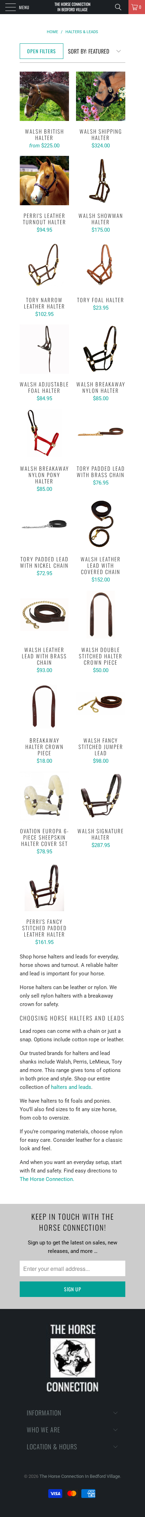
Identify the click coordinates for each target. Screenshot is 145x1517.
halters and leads (71, 1087)
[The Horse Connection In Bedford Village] (72, 7)
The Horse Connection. (47, 1179)
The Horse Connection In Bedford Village (79, 1476)
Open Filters (41, 51)
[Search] (120, 7)
